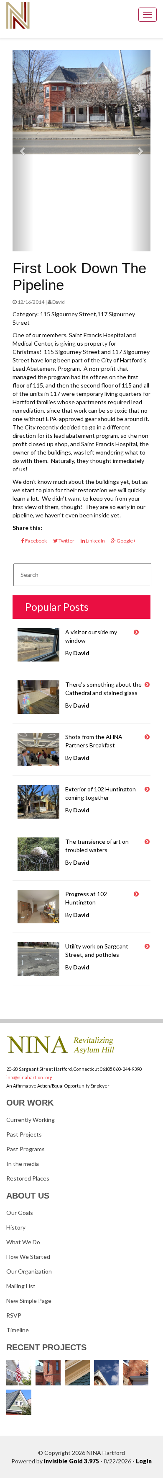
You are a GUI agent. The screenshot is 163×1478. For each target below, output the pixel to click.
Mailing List (21, 1285)
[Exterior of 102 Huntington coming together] (147, 789)
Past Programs (25, 1148)
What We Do (23, 1241)
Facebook (35, 540)
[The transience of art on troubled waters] (147, 841)
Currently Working (30, 1119)
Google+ (126, 540)
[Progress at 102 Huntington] (136, 894)
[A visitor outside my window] (136, 632)
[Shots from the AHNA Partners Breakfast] (147, 737)
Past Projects (24, 1134)
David (81, 652)
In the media (22, 1163)
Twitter (66, 540)
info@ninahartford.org (29, 1077)
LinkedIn (95, 540)
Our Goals (19, 1212)
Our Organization (29, 1271)
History (15, 1227)
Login (144, 1461)
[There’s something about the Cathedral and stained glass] (147, 684)
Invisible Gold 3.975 (72, 1461)
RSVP (13, 1315)
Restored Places (27, 1178)
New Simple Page (28, 1300)
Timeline (17, 1329)
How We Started (28, 1256)
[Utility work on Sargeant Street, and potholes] (147, 946)
